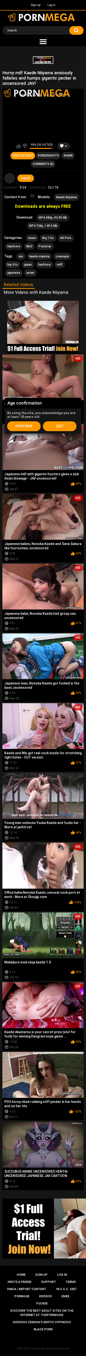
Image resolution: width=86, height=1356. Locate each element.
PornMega (38, 1348)
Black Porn (43, 1329)
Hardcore (13, 246)
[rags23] (9, 178)
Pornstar (45, 246)
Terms (70, 1282)
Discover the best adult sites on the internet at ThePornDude (41, 1313)
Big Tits (48, 238)
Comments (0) (43, 164)
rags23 (25, 178)
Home (21, 1274)
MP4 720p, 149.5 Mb (43, 225)
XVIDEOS (45, 1296)
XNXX (65, 1296)
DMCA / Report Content (26, 1289)
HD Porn (65, 238)
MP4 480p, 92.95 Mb (53, 217)
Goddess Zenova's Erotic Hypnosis (42, 1322)
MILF (29, 246)
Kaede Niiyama (66, 197)
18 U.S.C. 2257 (66, 1289)
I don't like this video (24, 146)
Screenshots (48, 155)
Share (68, 155)
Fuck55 (42, 1303)
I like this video (18, 146)
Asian (32, 238)
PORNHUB (21, 1296)
